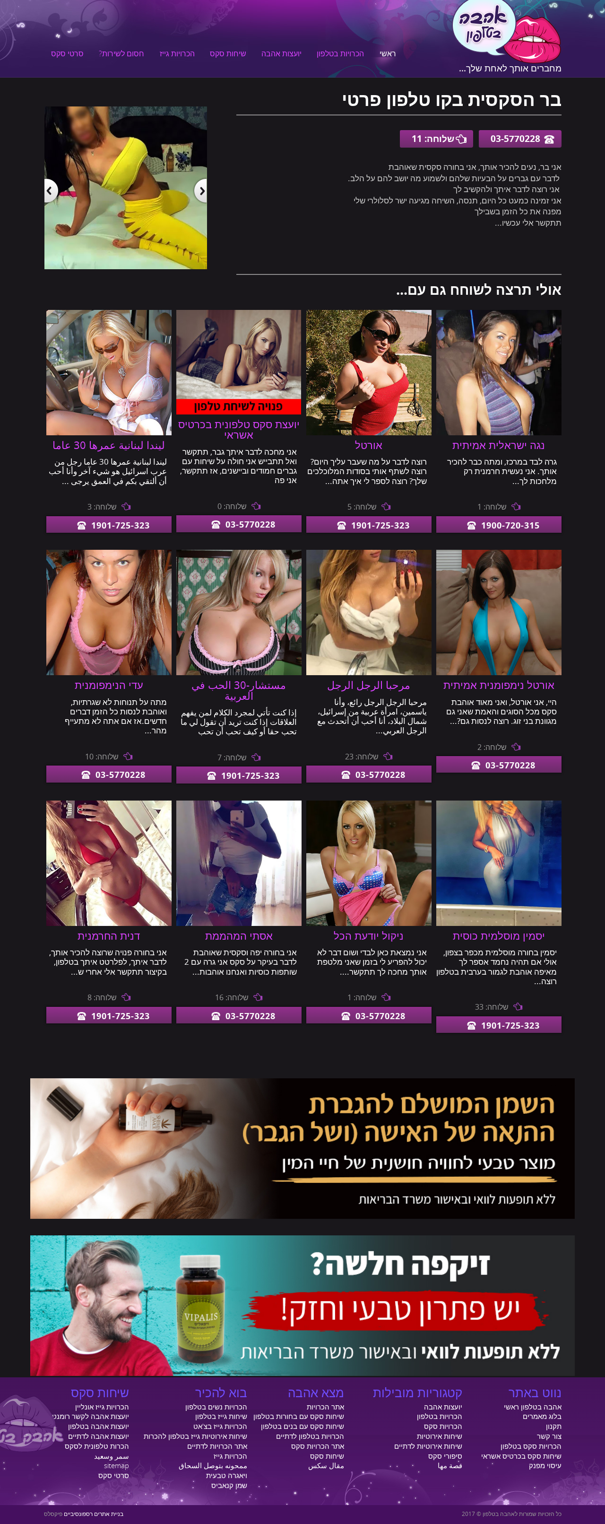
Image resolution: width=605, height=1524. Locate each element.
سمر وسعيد (111, 1456)
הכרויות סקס (443, 1426)
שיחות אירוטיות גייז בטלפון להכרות (195, 1436)
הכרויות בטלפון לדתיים (310, 1436)
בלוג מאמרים (542, 1416)
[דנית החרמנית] (109, 923)
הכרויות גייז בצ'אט (220, 1426)
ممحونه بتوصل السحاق (213, 1466)
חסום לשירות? (121, 53)
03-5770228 (515, 139)
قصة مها (450, 1466)
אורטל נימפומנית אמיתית (498, 685)
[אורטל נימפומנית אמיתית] (499, 673)
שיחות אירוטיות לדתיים (428, 1446)
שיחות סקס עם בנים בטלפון (302, 1426)
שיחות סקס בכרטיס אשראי (521, 1456)
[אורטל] (369, 433)
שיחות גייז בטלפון (221, 1416)
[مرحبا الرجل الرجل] (369, 673)
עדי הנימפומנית (109, 685)
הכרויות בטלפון (340, 53)
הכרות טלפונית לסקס (97, 1446)
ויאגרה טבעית (226, 1475)
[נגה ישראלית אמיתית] (499, 433)
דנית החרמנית (109, 936)
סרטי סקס (67, 53)
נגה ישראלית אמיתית (498, 445)
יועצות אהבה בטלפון (98, 1426)
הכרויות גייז (177, 53)
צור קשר (549, 1436)
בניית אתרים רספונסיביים (93, 1514)
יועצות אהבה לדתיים (98, 1436)
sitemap (116, 1466)
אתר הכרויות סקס (317, 1446)
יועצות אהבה (281, 53)
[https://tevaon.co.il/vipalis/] (302, 1373)
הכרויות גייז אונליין (102, 1407)
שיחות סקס (228, 53)
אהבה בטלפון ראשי (533, 1407)
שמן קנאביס (229, 1485)
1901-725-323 (380, 526)
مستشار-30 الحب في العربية (238, 691)
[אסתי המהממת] (239, 923)
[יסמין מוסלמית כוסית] (499, 923)
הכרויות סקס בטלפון (531, 1446)
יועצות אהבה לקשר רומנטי (89, 1416)
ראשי (388, 53)
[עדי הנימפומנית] (109, 673)
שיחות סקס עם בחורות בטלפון (298, 1416)
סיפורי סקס (445, 1456)
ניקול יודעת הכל (369, 936)
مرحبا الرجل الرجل (368, 685)
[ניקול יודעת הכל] (369, 923)
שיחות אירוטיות (439, 1436)
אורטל (368, 445)
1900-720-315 (510, 526)
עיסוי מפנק (545, 1466)
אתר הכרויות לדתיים (217, 1446)
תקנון (554, 1426)
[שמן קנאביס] (302, 1216)
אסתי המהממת (239, 936)
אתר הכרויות (325, 1407)
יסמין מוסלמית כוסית (499, 936)
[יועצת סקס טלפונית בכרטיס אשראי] (239, 412)
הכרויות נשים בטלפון (216, 1407)
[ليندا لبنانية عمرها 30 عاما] (109, 433)
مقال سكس (326, 1466)
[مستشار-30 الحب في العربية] (239, 673)
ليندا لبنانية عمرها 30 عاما (108, 445)
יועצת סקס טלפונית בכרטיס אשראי (239, 430)
